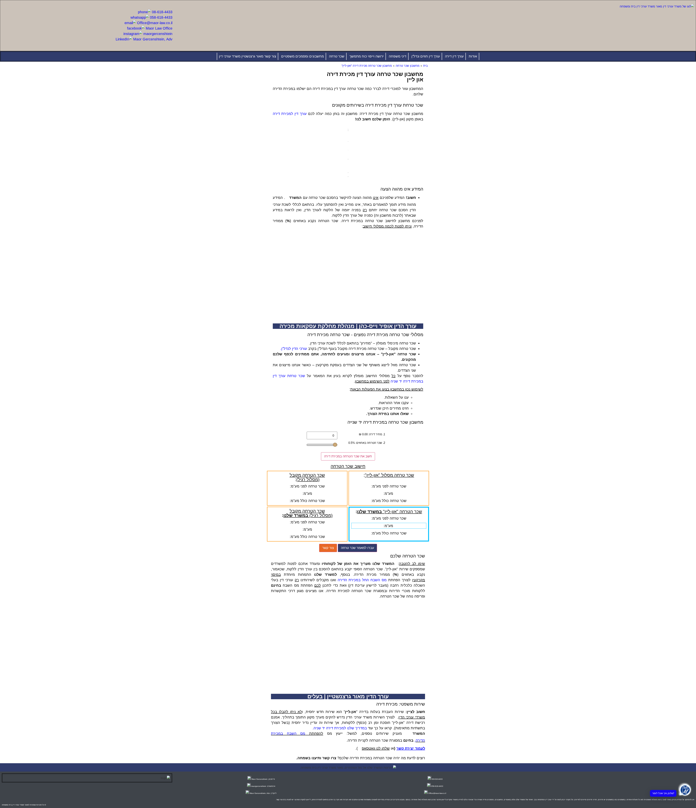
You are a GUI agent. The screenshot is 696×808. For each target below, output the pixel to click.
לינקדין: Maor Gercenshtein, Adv (263, 793)
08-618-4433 (161, 12)
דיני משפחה (397, 56)
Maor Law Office (158, 28)
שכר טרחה (336, 56)
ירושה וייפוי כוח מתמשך (366, 56)
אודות (473, 56)
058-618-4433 (160, 17)
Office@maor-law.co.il (154, 23)
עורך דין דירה (454, 56)
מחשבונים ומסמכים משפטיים (302, 56)
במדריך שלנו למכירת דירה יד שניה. (339, 728)
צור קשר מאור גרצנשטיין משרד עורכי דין (247, 56)
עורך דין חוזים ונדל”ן (425, 56)
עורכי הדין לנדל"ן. (293, 349)
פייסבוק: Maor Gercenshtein (263, 779)
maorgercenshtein (157, 34)
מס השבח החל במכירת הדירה (362, 580)
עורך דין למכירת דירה (290, 114)
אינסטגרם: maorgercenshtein (263, 786)
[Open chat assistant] (685, 790)
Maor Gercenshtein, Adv (152, 39)
